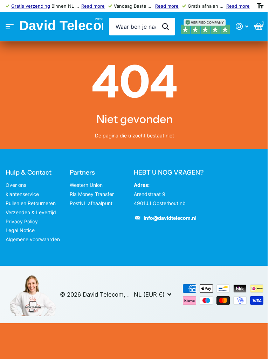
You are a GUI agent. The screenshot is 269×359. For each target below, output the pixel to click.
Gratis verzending (30, 6)
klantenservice (22, 194)
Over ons (16, 185)
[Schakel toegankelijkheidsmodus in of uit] (260, 6)
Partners (82, 172)
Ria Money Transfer (92, 194)
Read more (93, 6)
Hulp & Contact (28, 172)
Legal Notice (20, 230)
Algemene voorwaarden (33, 239)
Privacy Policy (22, 221)
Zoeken (165, 26)
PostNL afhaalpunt (91, 203)
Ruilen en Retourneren (31, 203)
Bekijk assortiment (10, 27)
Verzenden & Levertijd (31, 212)
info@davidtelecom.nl (170, 218)
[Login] (241, 26)
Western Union (86, 185)
